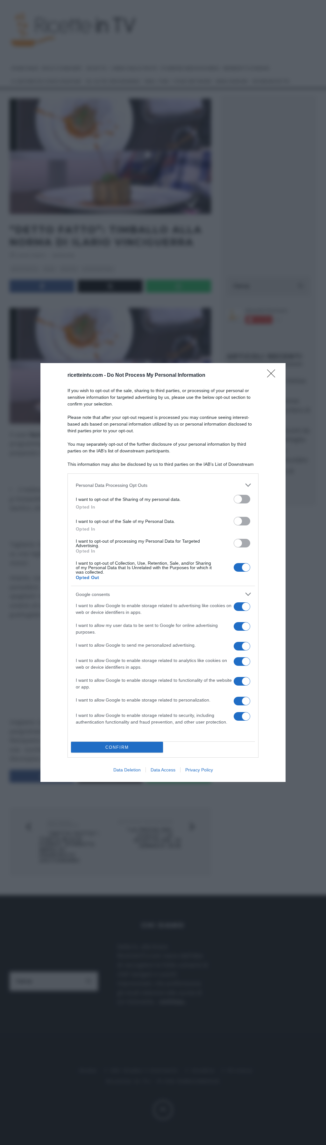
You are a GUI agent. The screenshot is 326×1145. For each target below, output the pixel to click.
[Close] (273, 375)
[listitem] (163, 485)
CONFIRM (117, 747)
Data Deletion (127, 769)
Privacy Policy (199, 769)
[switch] (242, 499)
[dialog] (163, 572)
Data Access (163, 769)
